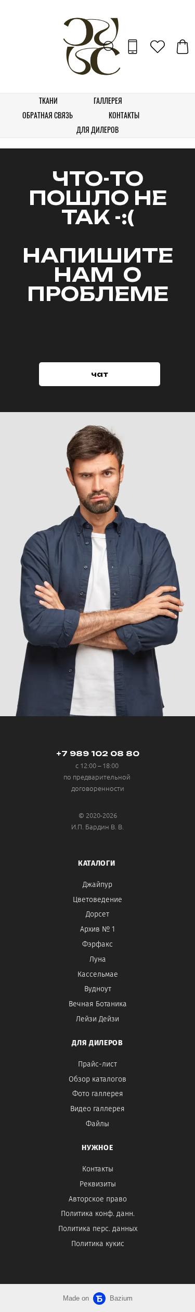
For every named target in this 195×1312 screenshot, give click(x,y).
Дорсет (97, 914)
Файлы (97, 1123)
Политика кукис (97, 1243)
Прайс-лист (97, 1064)
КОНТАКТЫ (124, 115)
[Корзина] (182, 46)
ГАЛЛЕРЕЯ (108, 100)
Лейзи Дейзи (97, 1019)
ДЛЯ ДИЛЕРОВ (97, 129)
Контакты (97, 1169)
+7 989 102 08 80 (97, 753)
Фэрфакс (97, 944)
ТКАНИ (48, 100)
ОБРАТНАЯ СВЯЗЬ (47, 115)
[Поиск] (109, 46)
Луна (97, 959)
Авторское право (98, 1199)
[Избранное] (157, 46)
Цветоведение (97, 899)
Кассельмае (97, 974)
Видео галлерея (97, 1108)
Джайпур (97, 884)
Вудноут (97, 989)
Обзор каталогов (97, 1079)
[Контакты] (132, 46)
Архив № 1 (97, 929)
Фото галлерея (97, 1093)
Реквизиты (98, 1184)
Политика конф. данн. (98, 1213)
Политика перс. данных (97, 1228)
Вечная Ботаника (98, 1004)
